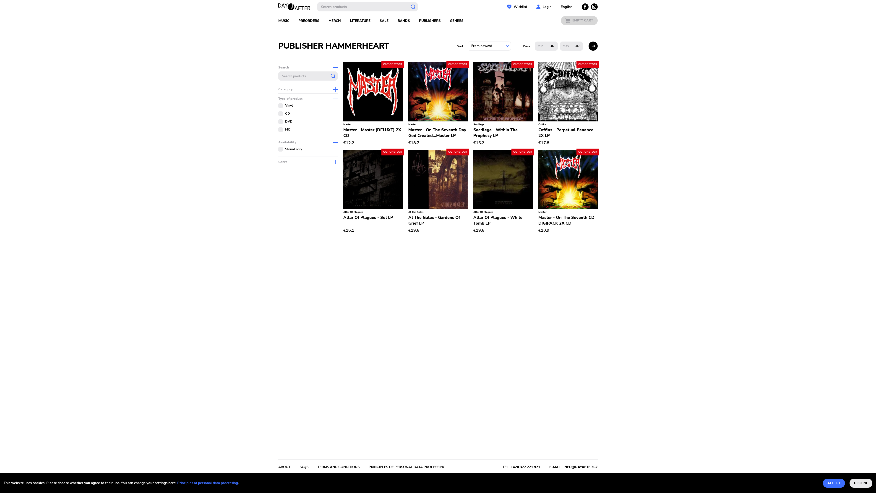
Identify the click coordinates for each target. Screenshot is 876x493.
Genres (457, 20)
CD (287, 113)
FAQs (304, 467)
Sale (384, 20)
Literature (360, 20)
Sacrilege (478, 124)
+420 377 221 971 (525, 467)
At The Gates (415, 212)
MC (287, 129)
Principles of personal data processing (207, 483)
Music (283, 20)
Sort (460, 46)
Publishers (430, 20)
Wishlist (520, 7)
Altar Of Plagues (353, 212)
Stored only (293, 149)
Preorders (308, 20)
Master (347, 124)
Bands (404, 20)
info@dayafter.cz (580, 467)
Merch (334, 20)
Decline (861, 483)
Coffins (542, 124)
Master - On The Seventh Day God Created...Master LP (437, 132)
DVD (288, 121)
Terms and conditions (339, 467)
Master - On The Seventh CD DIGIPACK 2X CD (566, 220)
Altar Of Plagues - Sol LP (368, 217)
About (284, 467)
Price (526, 46)
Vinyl (289, 105)
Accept (833, 483)
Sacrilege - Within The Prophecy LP (495, 132)
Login (547, 7)
